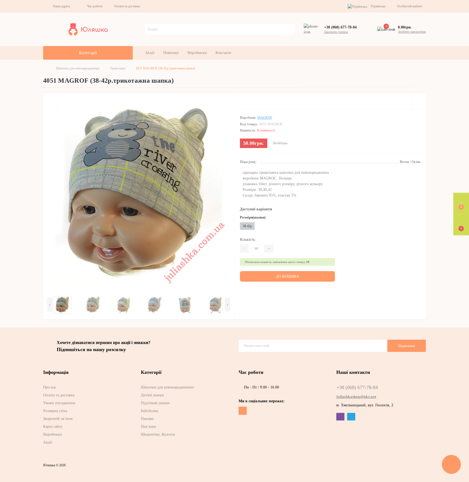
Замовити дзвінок (336, 32)
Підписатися (406, 346)
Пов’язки (148, 427)
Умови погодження (59, 403)
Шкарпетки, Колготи (158, 434)
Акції (150, 53)
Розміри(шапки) (252, 217)
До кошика (287, 276)
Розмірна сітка (55, 411)
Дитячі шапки (152, 395)
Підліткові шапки (155, 403)
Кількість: (248, 239)
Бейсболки (149, 411)
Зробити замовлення (412, 32)
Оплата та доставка (127, 6)
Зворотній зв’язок (58, 419)
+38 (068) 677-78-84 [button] (357, 387)
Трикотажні (117, 68)
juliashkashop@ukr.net (356, 397)
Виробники (197, 53)
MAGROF (264, 117)
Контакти (223, 53)
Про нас (49, 387)
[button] (60, 6)
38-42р (247, 226)
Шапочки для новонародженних (78, 68)
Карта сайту (52, 427)
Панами (147, 419)
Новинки (171, 53)
